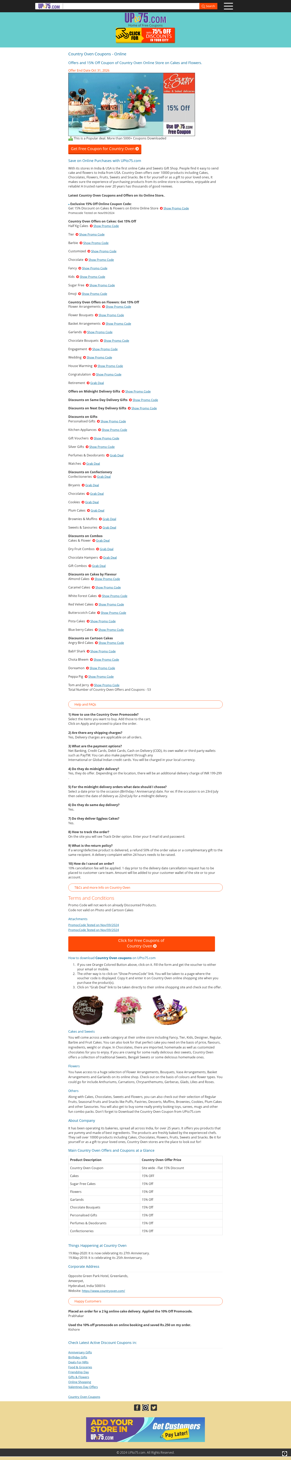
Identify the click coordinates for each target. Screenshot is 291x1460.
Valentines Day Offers (83, 1387)
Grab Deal (97, 383)
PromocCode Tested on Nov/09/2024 (93, 925)
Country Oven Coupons (84, 1397)
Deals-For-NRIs (78, 1362)
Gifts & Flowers (78, 1377)
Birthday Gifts (77, 1357)
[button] (145, 704)
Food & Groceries (80, 1367)
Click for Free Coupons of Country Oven (141, 943)
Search (210, 6)
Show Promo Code (176, 208)
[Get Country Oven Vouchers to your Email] (131, 104)
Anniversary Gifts (80, 1352)
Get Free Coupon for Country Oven (103, 148)
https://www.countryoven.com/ (103, 1291)
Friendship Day (78, 1372)
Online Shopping (79, 1382)
